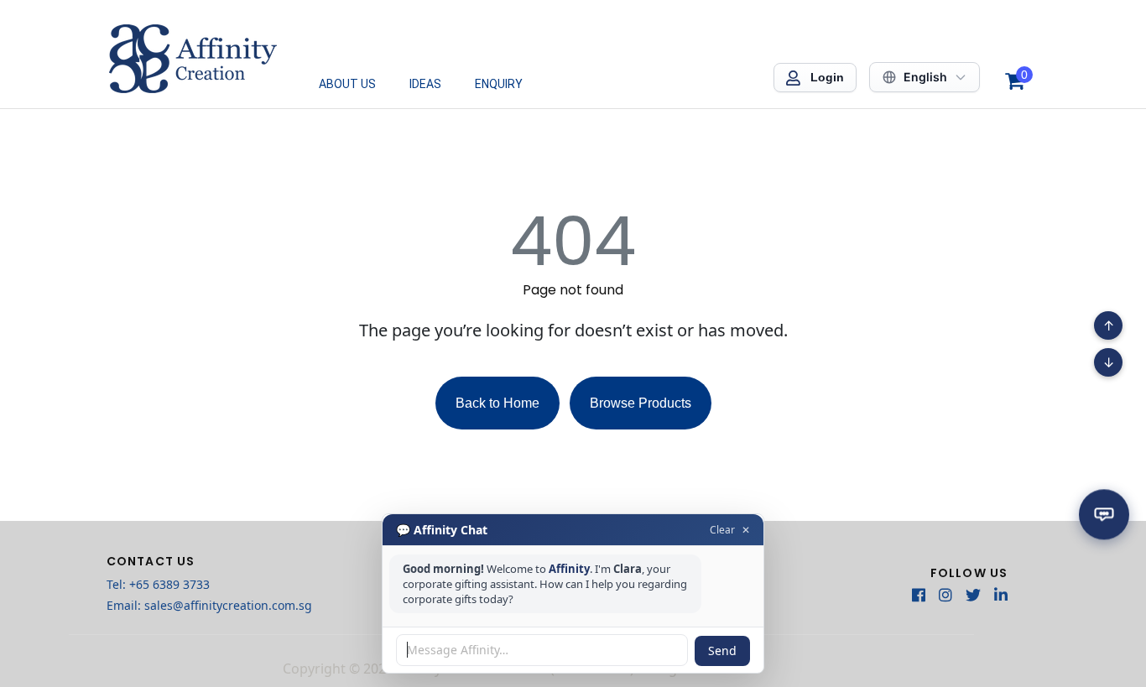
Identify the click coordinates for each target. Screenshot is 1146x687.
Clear (722, 529)
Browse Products (640, 403)
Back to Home (497, 403)
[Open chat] (1104, 518)
